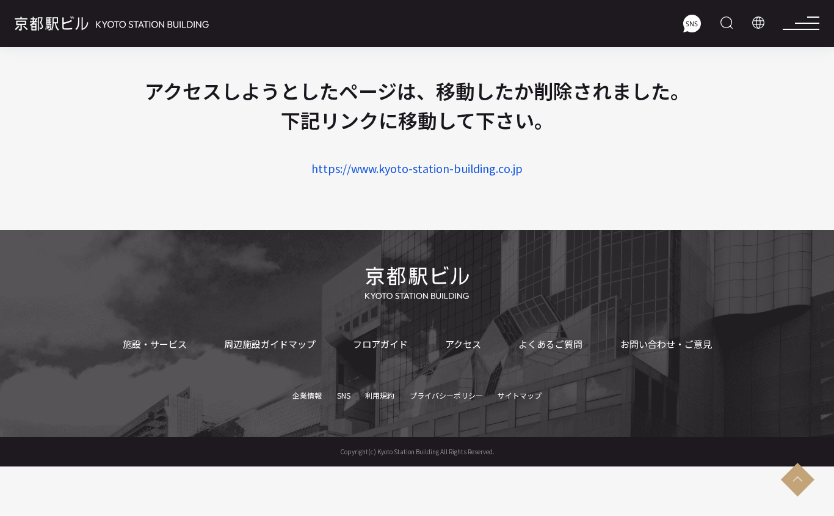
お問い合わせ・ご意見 (666, 344)
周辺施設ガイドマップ (270, 344)
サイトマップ (520, 395)
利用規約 (379, 395)
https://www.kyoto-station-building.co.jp (417, 168)
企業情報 (307, 395)
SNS (343, 395)
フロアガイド (380, 344)
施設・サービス (155, 344)
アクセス (463, 344)
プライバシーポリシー (446, 395)
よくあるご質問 (550, 344)
